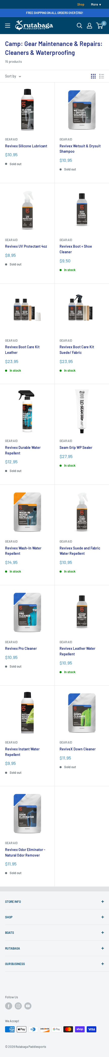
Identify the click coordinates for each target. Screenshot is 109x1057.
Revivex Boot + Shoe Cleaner (76, 249)
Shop (80, 4)
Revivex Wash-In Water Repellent (23, 551)
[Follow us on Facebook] (8, 1005)
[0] (100, 26)
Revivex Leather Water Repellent (77, 651)
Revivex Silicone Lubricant (26, 146)
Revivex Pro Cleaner (21, 648)
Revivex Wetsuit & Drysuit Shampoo (80, 149)
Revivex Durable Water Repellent (23, 450)
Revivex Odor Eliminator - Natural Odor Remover (25, 852)
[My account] (89, 25)
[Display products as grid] (93, 76)
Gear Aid (11, 139)
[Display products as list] (101, 76)
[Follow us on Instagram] (18, 1005)
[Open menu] (7, 26)
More (94, 4)
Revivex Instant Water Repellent (22, 752)
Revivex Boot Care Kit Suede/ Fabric (77, 350)
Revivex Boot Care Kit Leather (22, 350)
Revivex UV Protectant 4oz (26, 246)
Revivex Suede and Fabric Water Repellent (80, 551)
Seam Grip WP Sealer (76, 447)
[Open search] (79, 25)
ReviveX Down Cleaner (78, 749)
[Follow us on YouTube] (27, 1005)
